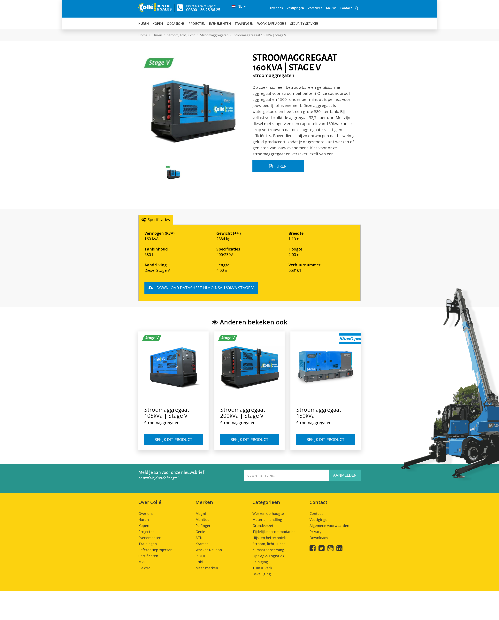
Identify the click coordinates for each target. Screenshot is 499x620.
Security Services (304, 23)
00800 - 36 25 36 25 (203, 9)
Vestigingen (295, 8)
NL (239, 6)
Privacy (315, 531)
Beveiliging (261, 574)
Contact (346, 8)
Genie (200, 531)
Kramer (202, 543)
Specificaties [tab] (159, 219)
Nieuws (331, 8)
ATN (199, 537)
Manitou (203, 519)
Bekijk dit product (173, 439)
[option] (192, 107)
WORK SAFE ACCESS (271, 23)
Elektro (144, 568)
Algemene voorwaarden (329, 525)
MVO (142, 562)
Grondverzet (262, 525)
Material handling (267, 519)
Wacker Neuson (209, 549)
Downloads (319, 537)
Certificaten (148, 555)
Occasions (176, 23)
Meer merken (207, 568)
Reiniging (260, 562)
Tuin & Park (262, 568)
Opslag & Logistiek (268, 555)
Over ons (276, 8)
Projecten (196, 23)
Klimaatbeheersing (268, 549)
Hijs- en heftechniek (269, 537)
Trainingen (244, 23)
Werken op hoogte (268, 513)
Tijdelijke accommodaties (273, 531)
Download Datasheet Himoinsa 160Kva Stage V (205, 287)
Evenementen (220, 23)
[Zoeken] (356, 8)
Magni (201, 513)
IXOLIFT (202, 555)
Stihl (199, 562)
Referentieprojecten (155, 549)
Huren (143, 23)
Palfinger (203, 525)
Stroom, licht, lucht (268, 543)
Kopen (158, 23)
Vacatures (315, 8)
